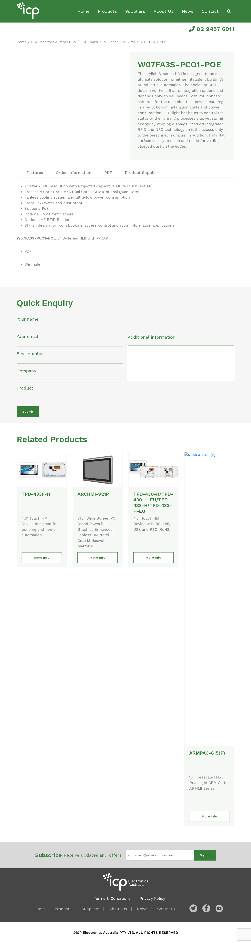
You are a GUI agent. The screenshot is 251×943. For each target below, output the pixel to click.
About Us (164, 11)
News (187, 11)
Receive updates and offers (78, 855)
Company (26, 370)
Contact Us (167, 908)
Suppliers (135, 11)
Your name (27, 319)
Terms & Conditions (112, 898)
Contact (210, 11)
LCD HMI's (89, 42)
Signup (205, 855)
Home (83, 11)
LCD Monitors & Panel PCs (53, 42)
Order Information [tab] (73, 172)
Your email (27, 336)
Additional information (152, 337)
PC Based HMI (114, 42)
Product (25, 388)
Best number (30, 353)
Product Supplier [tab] (141, 172)
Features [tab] (34, 172)
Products (107, 11)
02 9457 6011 (214, 28)
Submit (28, 411)
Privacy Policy (152, 898)
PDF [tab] (108, 172)
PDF (28, 251)
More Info (41, 557)
